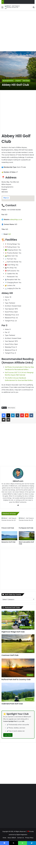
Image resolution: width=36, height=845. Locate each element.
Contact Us (20, 837)
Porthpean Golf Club (26, 528)
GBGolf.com (18, 481)
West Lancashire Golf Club (26, 543)
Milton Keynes (11, 407)
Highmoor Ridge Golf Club (13, 632)
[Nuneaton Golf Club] (9, 535)
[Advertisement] (18, 30)
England (18, 80)
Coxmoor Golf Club (10, 655)
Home (4, 837)
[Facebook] (4, 415)
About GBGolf (12, 837)
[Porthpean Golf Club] (27, 521)
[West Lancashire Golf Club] (27, 535)
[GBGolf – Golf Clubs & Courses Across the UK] (12, 7)
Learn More (7, 735)
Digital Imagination (21, 834)
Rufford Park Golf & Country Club (16, 679)
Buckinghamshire (8, 80)
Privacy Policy (29, 837)
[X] (8, 415)
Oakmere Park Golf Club (12, 703)
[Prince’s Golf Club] (9, 521)
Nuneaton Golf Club (8, 542)
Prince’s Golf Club (8, 528)
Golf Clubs (26, 80)
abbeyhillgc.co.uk (16, 219)
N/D (9, 234)
